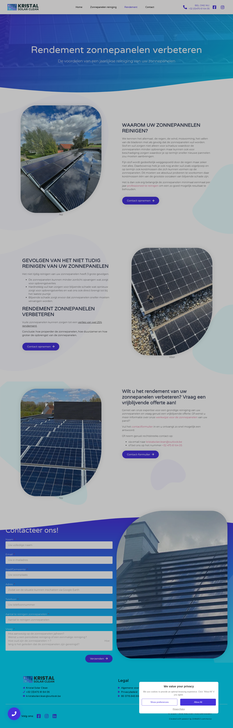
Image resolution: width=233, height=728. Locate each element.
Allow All (198, 702)
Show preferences (159, 702)
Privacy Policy (179, 709)
